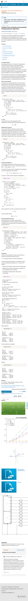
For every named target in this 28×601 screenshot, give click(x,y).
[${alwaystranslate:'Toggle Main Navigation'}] (26, 1)
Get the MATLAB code (6, 391)
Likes (15, 33)
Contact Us (3, 590)
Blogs (6, 1)
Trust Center (3, 586)
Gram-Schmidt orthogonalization (21, 470)
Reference (5, 59)
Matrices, (14, 393)
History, (11, 393)
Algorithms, (7, 393)
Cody (18, 4)
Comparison (5, 57)
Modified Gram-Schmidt (8, 51)
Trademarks (9, 586)
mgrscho (19, 482)
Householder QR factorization (9, 55)
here (16, 544)
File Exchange (13, 4)
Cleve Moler (8, 31)
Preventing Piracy (4, 588)
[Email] (20, 396)
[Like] (19, 391)
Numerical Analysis (19, 393)
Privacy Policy (16, 586)
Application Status (12, 588)
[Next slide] (25, 4)
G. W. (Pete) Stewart (7, 46)
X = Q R (4, 49)
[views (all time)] (1, 33)
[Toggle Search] (23, 1)
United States (22, 596)
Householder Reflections (8, 53)
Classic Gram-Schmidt (7, 48)
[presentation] (14, 122)
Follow (23, 391)
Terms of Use (20, 588)
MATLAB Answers (5, 4)
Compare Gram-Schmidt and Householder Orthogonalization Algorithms (14, 28)
